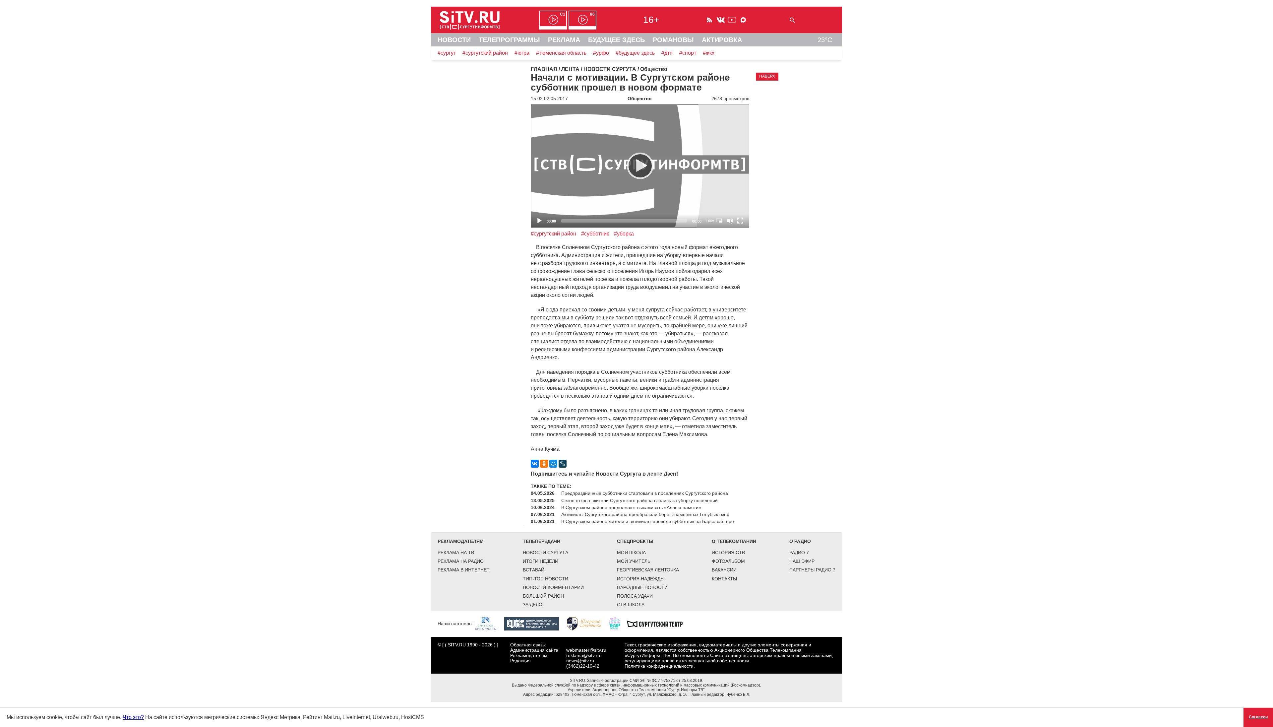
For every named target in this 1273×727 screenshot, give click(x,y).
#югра (522, 53)
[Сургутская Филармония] (489, 623)
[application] (640, 166)
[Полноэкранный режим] (740, 221)
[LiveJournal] (563, 464)
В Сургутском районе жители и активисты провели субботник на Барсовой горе (647, 521)
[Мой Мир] (553, 464)
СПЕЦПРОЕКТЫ (635, 541)
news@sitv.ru (580, 660)
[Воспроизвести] (640, 166)
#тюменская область (561, 53)
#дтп (667, 53)
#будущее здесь (635, 53)
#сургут (447, 53)
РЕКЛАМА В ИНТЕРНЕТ (464, 569)
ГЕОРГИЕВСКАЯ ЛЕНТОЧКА (648, 569)
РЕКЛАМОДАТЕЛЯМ (461, 541)
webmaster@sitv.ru (586, 650)
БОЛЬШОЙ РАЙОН (543, 596)
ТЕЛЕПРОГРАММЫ (509, 39)
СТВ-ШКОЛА (630, 604)
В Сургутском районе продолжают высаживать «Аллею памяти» (631, 507)
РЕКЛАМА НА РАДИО (461, 561)
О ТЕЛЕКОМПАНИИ (734, 541)
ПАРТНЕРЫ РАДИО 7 (812, 569)
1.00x (709, 221)
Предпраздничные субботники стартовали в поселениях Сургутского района (644, 493)
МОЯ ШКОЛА (631, 552)
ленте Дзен (661, 474)
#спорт (687, 53)
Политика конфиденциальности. (660, 666)
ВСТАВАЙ (533, 569)
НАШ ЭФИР (802, 561)
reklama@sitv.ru (583, 655)
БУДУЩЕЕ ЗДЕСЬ (616, 39)
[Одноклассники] (544, 464)
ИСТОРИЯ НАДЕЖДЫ (640, 578)
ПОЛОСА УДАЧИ (635, 596)
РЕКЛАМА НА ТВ (456, 552)
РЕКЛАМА (564, 39)
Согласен (1258, 717)
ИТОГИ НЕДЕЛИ (540, 561)
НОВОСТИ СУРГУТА (545, 552)
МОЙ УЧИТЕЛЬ (633, 561)
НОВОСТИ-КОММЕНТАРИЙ (553, 587)
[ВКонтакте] (535, 464)
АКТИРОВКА (722, 39)
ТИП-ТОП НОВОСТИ (545, 578)
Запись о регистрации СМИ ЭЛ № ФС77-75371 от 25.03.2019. (645, 680)
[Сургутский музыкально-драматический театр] (658, 623)
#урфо (601, 53)
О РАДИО (800, 541)
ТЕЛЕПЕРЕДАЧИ (541, 541)
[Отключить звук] (730, 221)
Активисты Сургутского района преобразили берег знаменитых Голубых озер (645, 514)
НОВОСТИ (454, 39)
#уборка (624, 233)
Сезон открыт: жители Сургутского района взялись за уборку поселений (639, 500)
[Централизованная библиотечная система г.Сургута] (535, 623)
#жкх (708, 53)
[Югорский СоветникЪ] (587, 623)
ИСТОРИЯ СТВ (728, 552)
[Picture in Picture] (719, 221)
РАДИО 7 (799, 552)
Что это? (133, 717)
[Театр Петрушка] (618, 623)
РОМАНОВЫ (673, 39)
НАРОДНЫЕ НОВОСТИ (642, 587)
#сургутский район (485, 53)
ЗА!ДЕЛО (532, 604)
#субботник (595, 233)
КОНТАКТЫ (724, 578)
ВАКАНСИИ (724, 569)
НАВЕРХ (767, 76)
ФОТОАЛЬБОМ (728, 561)
